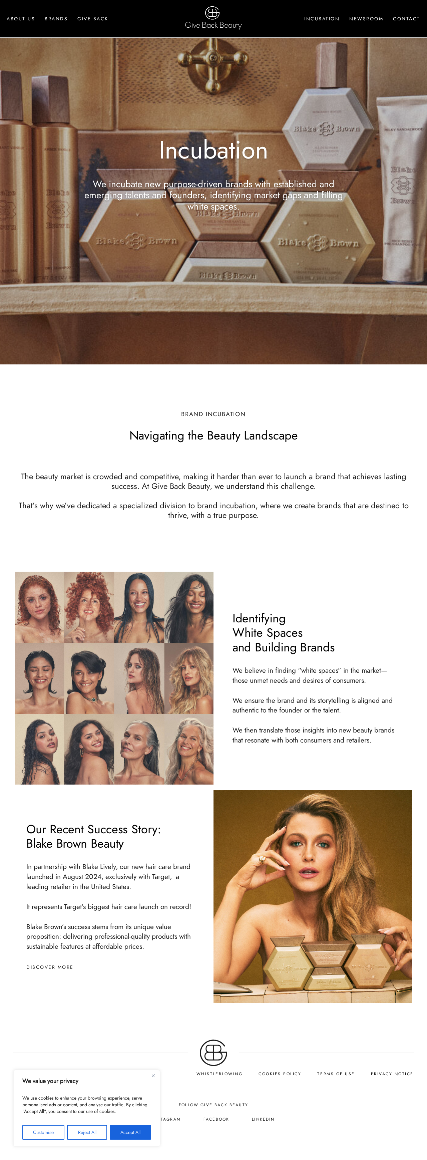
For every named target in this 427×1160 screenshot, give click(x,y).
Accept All (130, 1132)
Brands (56, 18)
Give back (92, 18)
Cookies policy (280, 1074)
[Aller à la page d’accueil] (213, 1064)
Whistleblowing (219, 1074)
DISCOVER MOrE (50, 967)
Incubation (322, 18)
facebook (216, 1119)
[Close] (153, 1076)
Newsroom (366, 18)
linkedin (263, 1119)
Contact (406, 18)
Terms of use (336, 1074)
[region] (86, 1108)
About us (21, 18)
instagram (166, 1119)
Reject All (87, 1132)
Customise (43, 1132)
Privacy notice (392, 1074)
